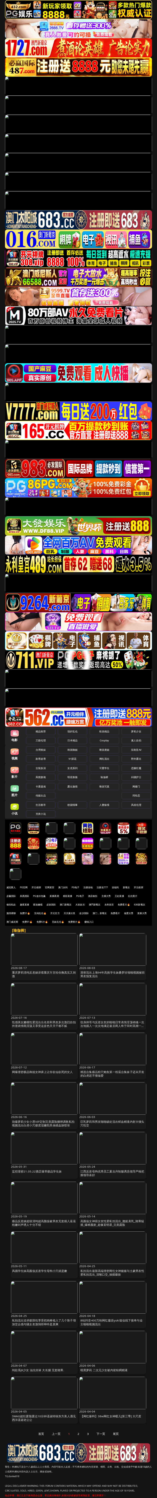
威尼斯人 (11, 887)
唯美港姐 (104, 749)
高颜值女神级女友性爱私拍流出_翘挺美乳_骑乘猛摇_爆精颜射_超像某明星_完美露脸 (112, 1223)
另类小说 (41, 814)
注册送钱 (88, 887)
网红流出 (104, 758)
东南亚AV (136, 749)
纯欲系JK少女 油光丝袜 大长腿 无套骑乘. (38, 1370)
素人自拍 (136, 740)
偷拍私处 (11, 904)
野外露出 (136, 758)
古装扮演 (41, 768)
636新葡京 (139, 904)
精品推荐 (41, 731)
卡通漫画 (41, 786)
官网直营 (49, 887)
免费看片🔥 (124, 904)
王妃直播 (119, 896)
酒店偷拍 (92, 896)
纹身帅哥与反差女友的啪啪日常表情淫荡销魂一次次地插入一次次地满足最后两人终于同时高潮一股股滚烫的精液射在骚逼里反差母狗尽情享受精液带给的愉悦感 (112, 1027)
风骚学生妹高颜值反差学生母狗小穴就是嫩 (39, 1271)
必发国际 (51, 904)
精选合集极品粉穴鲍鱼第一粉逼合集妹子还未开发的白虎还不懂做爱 (112, 1073)
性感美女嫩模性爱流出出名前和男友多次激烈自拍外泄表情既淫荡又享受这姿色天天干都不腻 (44, 1024)
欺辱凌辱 (41, 758)
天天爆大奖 (69, 913)
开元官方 (55, 913)
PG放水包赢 (39, 896)
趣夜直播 (24, 904)
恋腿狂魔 (136, 768)
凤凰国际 (24, 896)
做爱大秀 (128, 913)
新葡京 (126, 887)
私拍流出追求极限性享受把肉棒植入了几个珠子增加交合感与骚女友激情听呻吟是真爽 (44, 1322)
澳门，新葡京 (100, 913)
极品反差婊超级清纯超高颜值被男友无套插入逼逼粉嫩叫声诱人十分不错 (44, 1223)
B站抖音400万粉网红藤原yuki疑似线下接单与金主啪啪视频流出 (111, 1322)
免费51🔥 (25, 913)
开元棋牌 (36, 887)
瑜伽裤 (104, 777)
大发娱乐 (80, 904)
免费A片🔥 (42, 921)
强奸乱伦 (72, 731)
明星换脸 (72, 777)
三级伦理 (41, 740)
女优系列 (72, 768)
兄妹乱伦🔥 (58, 921)
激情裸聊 (11, 913)
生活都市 (41, 805)
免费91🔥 (27, 921)
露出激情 (72, 786)
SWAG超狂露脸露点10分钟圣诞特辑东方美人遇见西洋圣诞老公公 (44, 1418)
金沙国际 (84, 913)
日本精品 (72, 740)
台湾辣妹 (41, 749)
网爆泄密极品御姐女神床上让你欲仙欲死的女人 (42, 1072)
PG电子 (75, 887)
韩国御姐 (72, 749)
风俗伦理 (136, 805)
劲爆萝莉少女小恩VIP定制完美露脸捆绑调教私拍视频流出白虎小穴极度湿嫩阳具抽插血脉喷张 (43, 1123)
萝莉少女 (136, 731)
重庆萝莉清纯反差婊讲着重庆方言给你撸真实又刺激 (44, 974)
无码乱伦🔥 (40, 913)
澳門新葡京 (95, 904)
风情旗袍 (41, 777)
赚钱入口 (89, 921)
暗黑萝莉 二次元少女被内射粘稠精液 (104, 1370)
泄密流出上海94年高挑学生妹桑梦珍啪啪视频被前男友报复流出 (112, 974)
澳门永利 (63, 887)
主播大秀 (106, 896)
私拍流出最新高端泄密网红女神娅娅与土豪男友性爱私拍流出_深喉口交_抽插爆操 (112, 1272)
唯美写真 (104, 786)
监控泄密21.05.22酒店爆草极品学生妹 (37, 1171)
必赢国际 (11, 896)
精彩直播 (67, 896)
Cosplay (104, 740)
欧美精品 (104, 731)
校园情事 (72, 805)
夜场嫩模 (38, 904)
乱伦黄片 (132, 896)
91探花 (72, 758)
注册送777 (102, 887)
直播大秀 (142, 913)
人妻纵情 (104, 805)
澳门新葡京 (65, 904)
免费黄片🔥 (74, 921)
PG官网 (24, 887)
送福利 (115, 887)
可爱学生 (104, 768)
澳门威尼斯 (12, 921)
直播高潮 (54, 896)
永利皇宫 (109, 904)
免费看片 (115, 913)
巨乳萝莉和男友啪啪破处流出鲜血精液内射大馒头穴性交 (112, 1123)
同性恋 (136, 795)
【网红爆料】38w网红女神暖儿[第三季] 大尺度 (110, 1416)
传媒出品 (41, 795)
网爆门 (136, 786)
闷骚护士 (136, 777)
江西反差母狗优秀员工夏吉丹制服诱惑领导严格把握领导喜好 (112, 1173)
